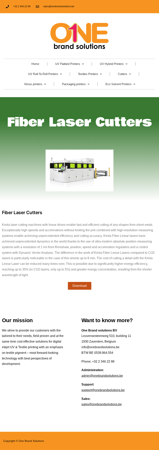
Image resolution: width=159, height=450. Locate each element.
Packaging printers (74, 84)
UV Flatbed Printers (67, 63)
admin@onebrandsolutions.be (102, 375)
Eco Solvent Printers (118, 84)
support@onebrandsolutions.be (103, 390)
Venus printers (33, 84)
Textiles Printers (88, 74)
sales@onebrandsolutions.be (101, 404)
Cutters (122, 74)
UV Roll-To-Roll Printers (43, 74)
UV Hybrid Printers (112, 63)
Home (35, 63)
